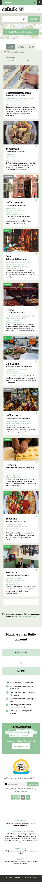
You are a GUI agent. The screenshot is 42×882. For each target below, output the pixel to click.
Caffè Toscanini (14, 202)
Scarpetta (11, 572)
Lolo (8, 256)
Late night (26, 262)
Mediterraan (16, 103)
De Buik (9, 9)
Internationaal (16, 266)
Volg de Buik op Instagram (23, 797)
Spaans (23, 423)
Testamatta (12, 148)
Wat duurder (18, 105)
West (15, 157)
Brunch (14, 99)
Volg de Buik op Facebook (13, 797)
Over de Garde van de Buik (20, 831)
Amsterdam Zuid (19, 318)
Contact (20, 858)
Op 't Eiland (12, 363)
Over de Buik (20, 820)
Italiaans (24, 103)
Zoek (33, 18)
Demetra (11, 465)
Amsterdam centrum (20, 101)
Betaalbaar (18, 161)
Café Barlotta (13, 415)
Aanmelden (33, 784)
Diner (31, 99)
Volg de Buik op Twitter (18, 797)
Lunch (20, 99)
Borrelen (25, 99)
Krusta (10, 310)
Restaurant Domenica (18, 92)
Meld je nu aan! (21, 746)
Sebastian (11, 518)
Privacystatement (31, 877)
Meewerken (20, 848)
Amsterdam (9, 2)
